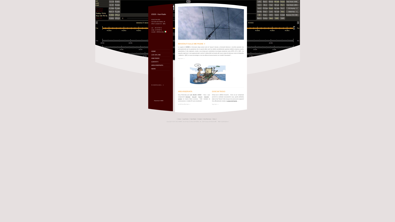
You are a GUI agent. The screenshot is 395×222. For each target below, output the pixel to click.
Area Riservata (207, 119)
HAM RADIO (155, 58)
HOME (153, 51)
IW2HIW (206, 97)
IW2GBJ (188, 97)
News (214, 119)
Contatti (200, 119)
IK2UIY (200, 97)
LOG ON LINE (156, 55)
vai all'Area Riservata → (184, 104)
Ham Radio (193, 119)
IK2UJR (194, 97)
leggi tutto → (215, 104)
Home (179, 119)
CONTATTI (154, 61)
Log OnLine (186, 119)
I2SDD (180, 99)
